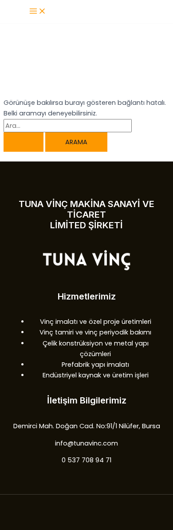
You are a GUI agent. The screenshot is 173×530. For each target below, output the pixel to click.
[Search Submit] (23, 142)
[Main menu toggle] (38, 11)
